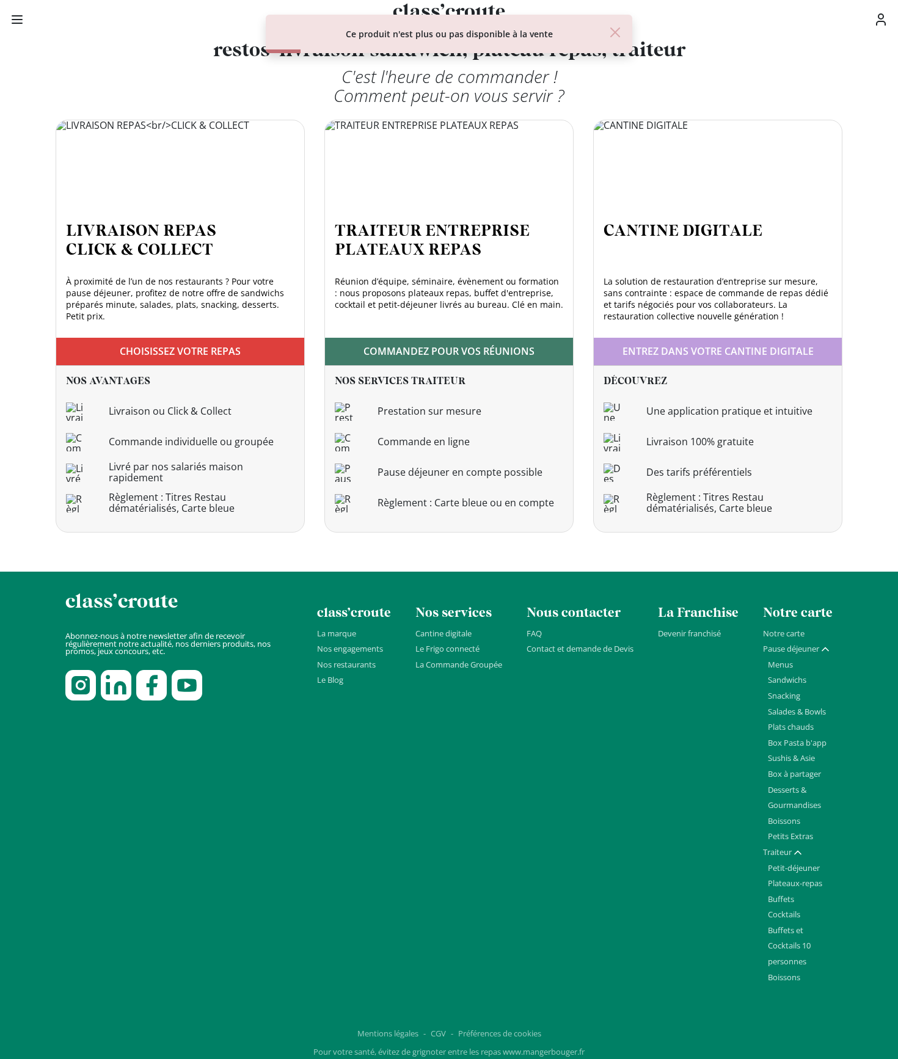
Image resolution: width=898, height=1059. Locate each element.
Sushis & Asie (791, 757)
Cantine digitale (443, 633)
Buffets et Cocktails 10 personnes (789, 946)
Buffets (781, 898)
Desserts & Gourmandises (794, 797)
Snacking (784, 695)
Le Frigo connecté (447, 648)
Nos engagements (350, 648)
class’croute (121, 602)
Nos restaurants (346, 664)
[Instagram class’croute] (80, 685)
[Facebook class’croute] (151, 685)
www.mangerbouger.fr (544, 1051)
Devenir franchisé (689, 633)
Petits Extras (790, 836)
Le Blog (330, 679)
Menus (780, 664)
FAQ (534, 633)
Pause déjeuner (791, 648)
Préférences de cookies (499, 1033)
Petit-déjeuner (794, 867)
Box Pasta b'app (797, 742)
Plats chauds (791, 726)
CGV (438, 1033)
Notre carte (784, 633)
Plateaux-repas (795, 883)
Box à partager (794, 773)
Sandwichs (787, 679)
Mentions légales (387, 1033)
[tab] (796, 649)
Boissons (784, 820)
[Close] (615, 32)
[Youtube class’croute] (187, 685)
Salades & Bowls (797, 711)
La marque (336, 633)
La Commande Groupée (458, 664)
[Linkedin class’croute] (116, 685)
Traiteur (777, 851)
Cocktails (784, 914)
